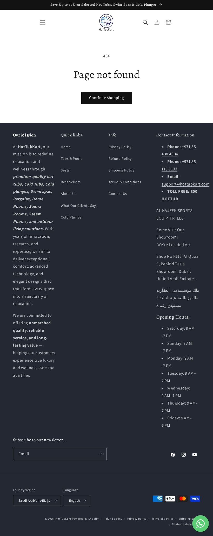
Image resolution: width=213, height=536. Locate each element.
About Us (68, 193)
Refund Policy (120, 158)
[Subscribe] (100, 454)
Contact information (186, 524)
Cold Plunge (71, 217)
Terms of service (163, 518)
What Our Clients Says (79, 205)
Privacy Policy (120, 146)
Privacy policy (137, 518)
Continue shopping (106, 97)
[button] (42, 22)
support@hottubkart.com (185, 184)
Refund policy (113, 518)
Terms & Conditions (125, 182)
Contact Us (118, 193)
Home (66, 146)
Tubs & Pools (71, 158)
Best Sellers (71, 182)
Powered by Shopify (85, 518)
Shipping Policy (121, 170)
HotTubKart (63, 518)
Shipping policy (189, 518)
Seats (65, 170)
